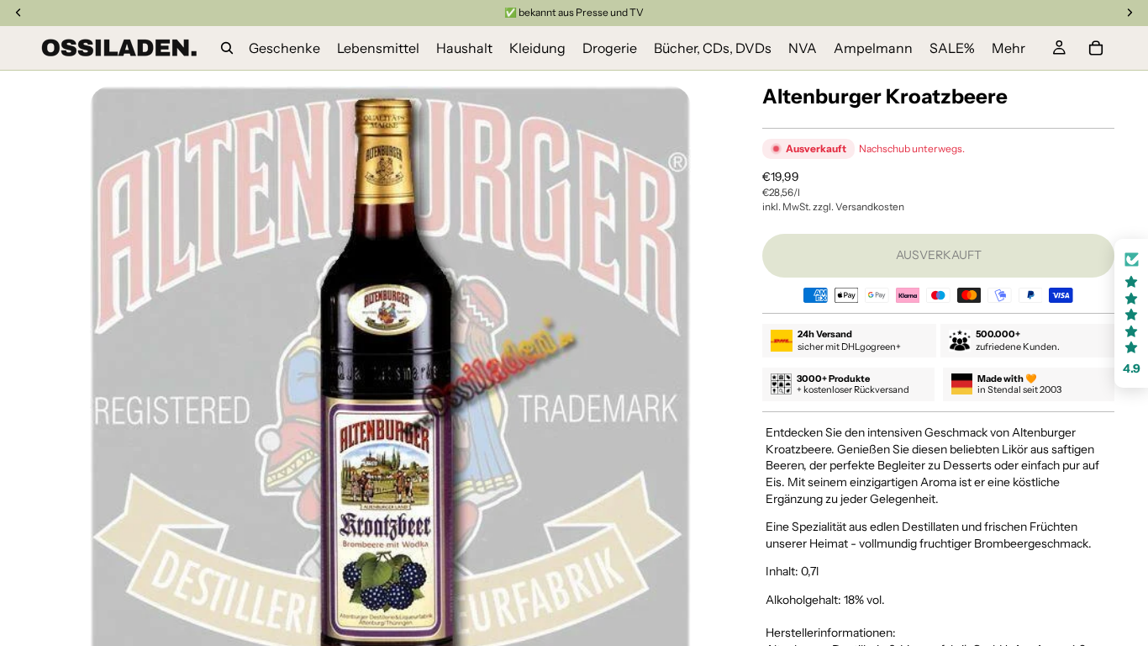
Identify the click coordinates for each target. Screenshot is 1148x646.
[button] (1131, 313)
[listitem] (1008, 47)
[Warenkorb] (1095, 47)
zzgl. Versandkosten (858, 206)
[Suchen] (226, 47)
